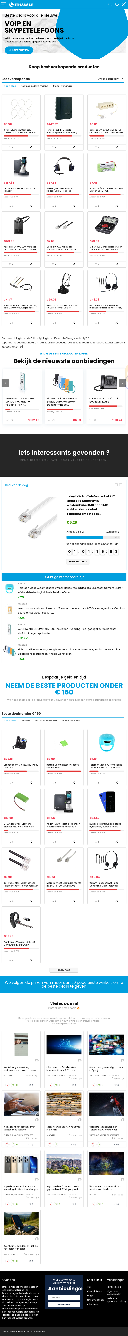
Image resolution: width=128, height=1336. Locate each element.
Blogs (90, 1295)
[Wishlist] (117, 4)
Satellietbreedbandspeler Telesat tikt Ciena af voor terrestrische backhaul (103, 1129)
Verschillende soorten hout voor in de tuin (64, 1128)
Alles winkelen (94, 1291)
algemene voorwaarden (114, 1293)
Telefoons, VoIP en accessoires (61, 1075)
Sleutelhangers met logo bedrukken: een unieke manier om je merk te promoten (20, 1070)
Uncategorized (11, 1254)
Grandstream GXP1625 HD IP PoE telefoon (21, 766)
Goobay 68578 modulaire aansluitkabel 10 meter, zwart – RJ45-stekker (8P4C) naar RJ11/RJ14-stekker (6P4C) (62, 250)
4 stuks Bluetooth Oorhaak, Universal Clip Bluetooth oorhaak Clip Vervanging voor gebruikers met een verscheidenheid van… (20, 133)
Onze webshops (95, 1299)
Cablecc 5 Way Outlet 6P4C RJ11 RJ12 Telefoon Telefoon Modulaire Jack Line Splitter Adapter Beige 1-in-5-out (106, 133)
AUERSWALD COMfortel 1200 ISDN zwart (61, 400)
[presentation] (5, 383)
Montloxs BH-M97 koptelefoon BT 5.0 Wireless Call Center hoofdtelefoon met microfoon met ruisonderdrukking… (64, 309)
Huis (89, 1286)
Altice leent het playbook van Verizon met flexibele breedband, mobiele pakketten (20, 1129)
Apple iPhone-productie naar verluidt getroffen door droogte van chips (21, 1189)
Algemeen (8, 1075)
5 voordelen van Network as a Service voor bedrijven (105, 1188)
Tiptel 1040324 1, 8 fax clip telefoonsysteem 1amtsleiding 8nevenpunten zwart (62, 132)
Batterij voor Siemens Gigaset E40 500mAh (63, 766)
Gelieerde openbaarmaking (116, 1300)
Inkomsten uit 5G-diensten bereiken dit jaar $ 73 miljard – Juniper (63, 1070)
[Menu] (3, 4)
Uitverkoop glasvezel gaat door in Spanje (106, 1069)
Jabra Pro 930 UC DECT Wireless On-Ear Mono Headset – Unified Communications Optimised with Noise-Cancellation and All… (20, 250)
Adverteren (93, 1304)
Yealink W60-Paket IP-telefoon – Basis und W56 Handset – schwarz (63, 826)
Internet (93, 1194)
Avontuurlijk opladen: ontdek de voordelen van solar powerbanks (21, 1248)
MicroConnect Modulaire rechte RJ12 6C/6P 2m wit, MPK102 (64, 884)
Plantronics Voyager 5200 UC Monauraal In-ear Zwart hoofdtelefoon (19, 944)
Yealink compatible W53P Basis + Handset (20, 189)
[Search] (110, 4)
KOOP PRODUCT (78, 557)
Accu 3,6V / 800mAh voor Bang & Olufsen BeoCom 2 (106, 189)
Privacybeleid (114, 1286)
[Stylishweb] (37, 1061)
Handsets (22, 583)
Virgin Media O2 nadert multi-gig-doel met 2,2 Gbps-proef (63, 1188)
